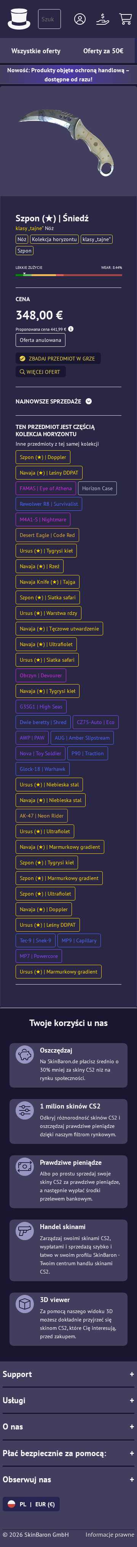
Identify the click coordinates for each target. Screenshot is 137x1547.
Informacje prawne (110, 1534)
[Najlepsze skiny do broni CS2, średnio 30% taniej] (19, 19)
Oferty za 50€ (103, 50)
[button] (79, 19)
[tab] (68, 403)
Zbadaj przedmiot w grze (62, 358)
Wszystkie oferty (36, 50)
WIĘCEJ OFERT (42, 371)
